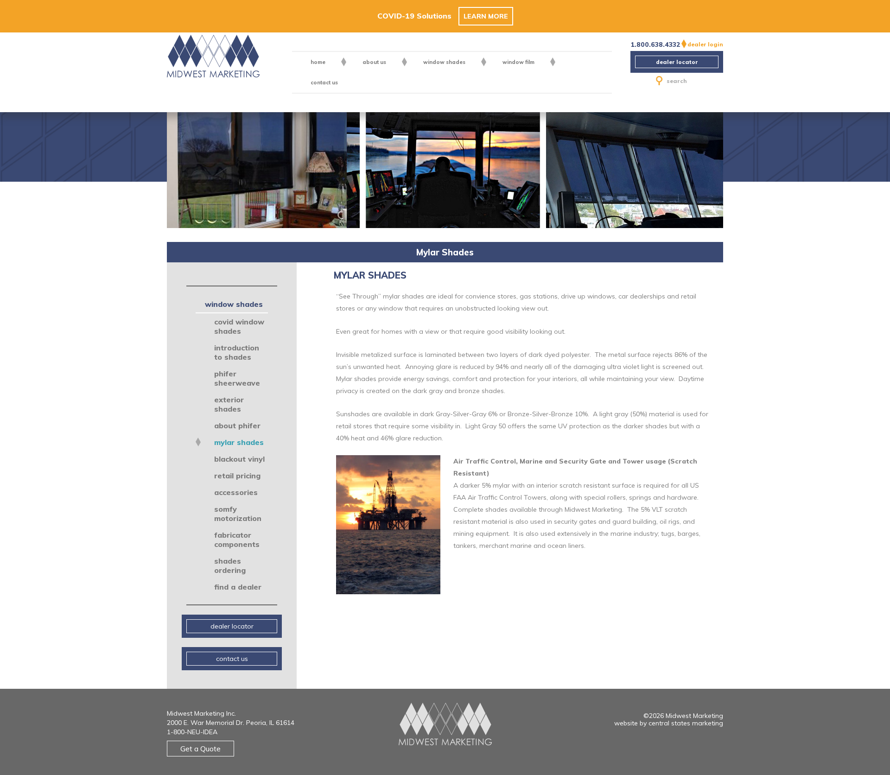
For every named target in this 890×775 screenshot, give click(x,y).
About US (374, 62)
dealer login (705, 44)
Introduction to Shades (236, 352)
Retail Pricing (237, 475)
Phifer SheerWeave (237, 378)
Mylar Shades (239, 442)
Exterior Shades (229, 404)
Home (318, 62)
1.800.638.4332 (653, 44)
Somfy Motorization (237, 513)
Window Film (518, 62)
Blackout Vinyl (239, 459)
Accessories (236, 492)
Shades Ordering (230, 565)
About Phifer (237, 425)
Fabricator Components (237, 539)
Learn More (486, 16)
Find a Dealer (237, 586)
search (677, 80)
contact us (324, 82)
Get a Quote (200, 748)
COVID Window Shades (239, 326)
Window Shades (444, 62)
